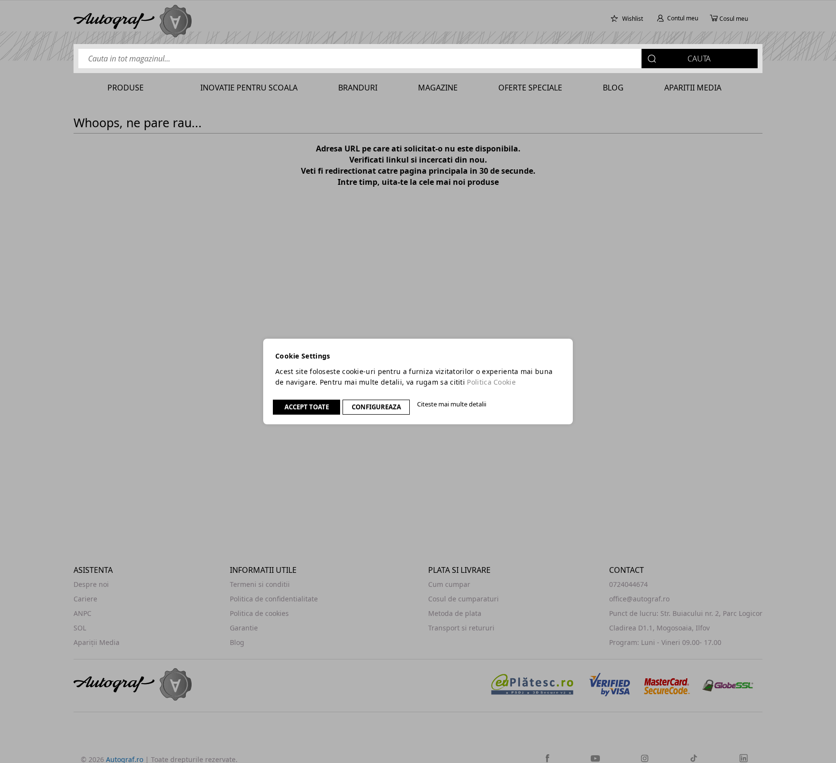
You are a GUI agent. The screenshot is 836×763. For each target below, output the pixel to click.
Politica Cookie (491, 382)
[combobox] (418, 58)
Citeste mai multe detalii (451, 404)
